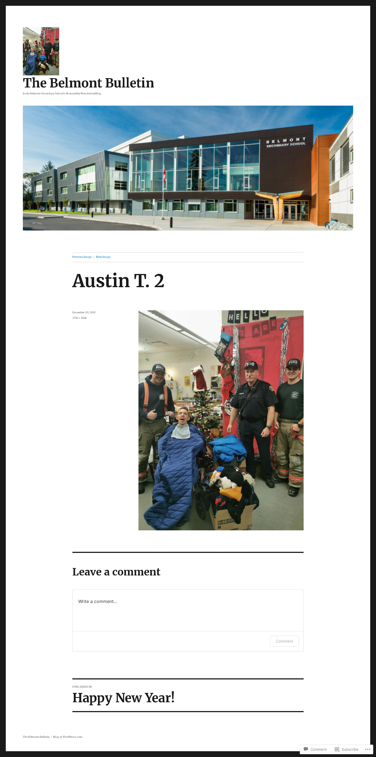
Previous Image (82, 256)
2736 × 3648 (79, 317)
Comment (284, 641)
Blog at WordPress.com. (68, 736)
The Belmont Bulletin (88, 83)
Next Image (103, 256)
